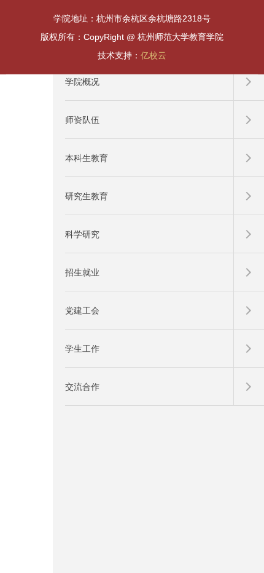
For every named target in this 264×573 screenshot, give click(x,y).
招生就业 (82, 272)
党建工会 (82, 310)
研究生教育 (86, 196)
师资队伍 (82, 120)
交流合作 (82, 387)
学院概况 (82, 82)
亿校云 (153, 55)
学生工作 (82, 349)
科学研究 (82, 234)
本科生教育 (86, 158)
